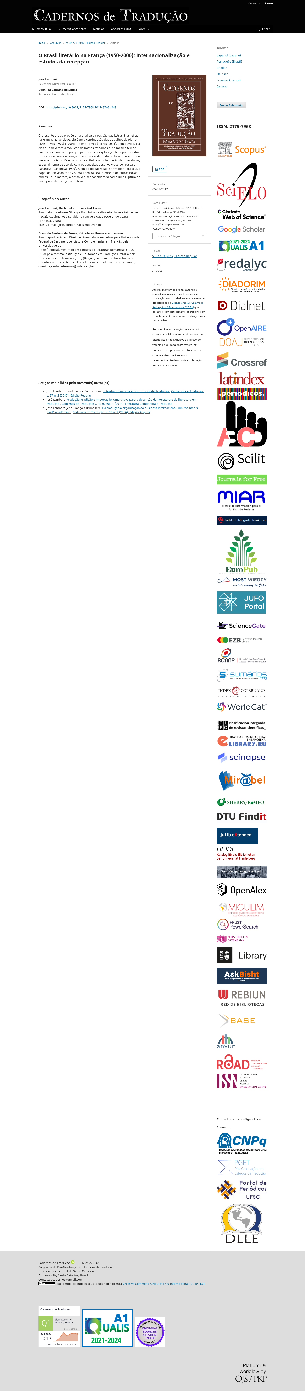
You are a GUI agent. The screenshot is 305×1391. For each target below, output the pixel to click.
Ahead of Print (121, 29)
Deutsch (222, 74)
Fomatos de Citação (167, 236)
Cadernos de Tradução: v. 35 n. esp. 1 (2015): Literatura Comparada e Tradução (117, 404)
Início (41, 43)
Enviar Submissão (231, 105)
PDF (161, 169)
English (222, 68)
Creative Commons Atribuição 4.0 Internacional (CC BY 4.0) (164, 1284)
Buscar (265, 29)
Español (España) (229, 55)
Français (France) (229, 80)
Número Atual (42, 29)
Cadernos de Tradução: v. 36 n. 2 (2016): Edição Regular (111, 412)
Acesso (268, 3)
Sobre (142, 29)
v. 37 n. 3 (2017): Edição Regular (85, 43)
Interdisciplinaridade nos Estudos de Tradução (136, 391)
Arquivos (55, 43)
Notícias (98, 29)
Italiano (222, 86)
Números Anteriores (72, 29)
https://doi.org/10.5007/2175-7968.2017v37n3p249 (81, 107)
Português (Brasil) (229, 61)
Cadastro (254, 3)
